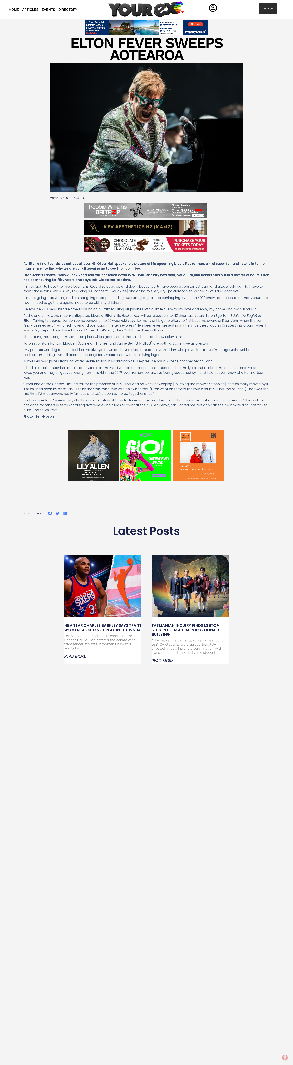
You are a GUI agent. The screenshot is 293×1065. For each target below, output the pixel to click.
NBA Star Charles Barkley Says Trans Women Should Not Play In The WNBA (102, 628)
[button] (50, 514)
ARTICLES (30, 9)
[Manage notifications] (285, 1057)
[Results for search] (241, 16)
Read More (75, 656)
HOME (14, 9)
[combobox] (241, 8)
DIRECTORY (67, 9)
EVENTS (48, 9)
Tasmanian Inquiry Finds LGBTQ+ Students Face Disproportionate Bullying (186, 630)
